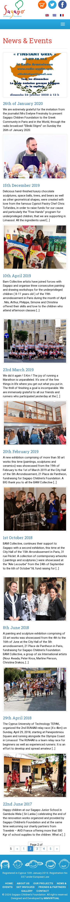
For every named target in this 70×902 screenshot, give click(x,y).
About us (23, 883)
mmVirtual (51, 898)
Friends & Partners (52, 886)
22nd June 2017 (17, 803)
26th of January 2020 (23, 103)
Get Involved (25, 886)
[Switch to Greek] (54, 15)
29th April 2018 (17, 717)
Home (9, 883)
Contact (42, 890)
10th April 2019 (17, 275)
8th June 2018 (16, 627)
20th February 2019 (20, 451)
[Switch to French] (62, 15)
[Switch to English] (47, 15)
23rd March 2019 (18, 369)
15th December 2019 (21, 185)
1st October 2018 (17, 537)
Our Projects (43, 883)
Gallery (26, 890)
